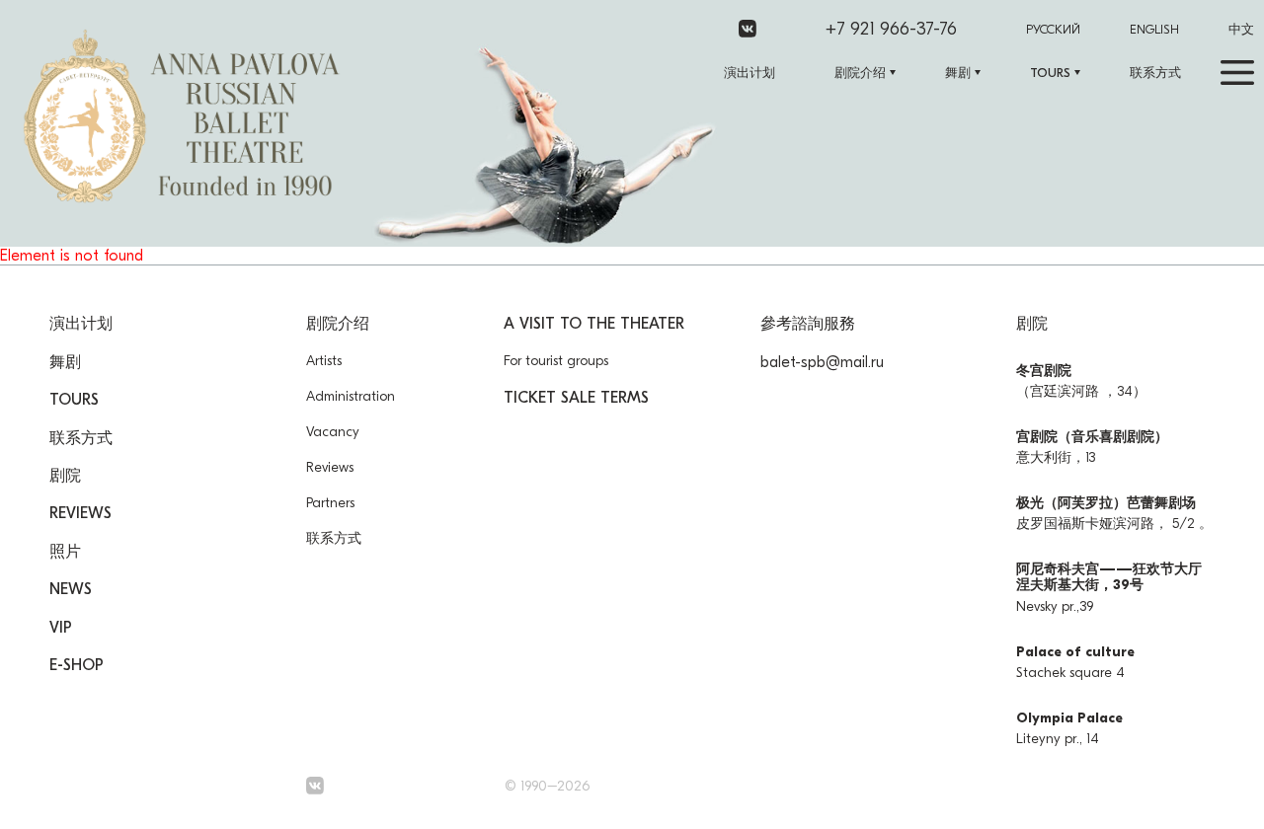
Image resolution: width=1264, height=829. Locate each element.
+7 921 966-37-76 (891, 29)
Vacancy (332, 431)
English (1154, 29)
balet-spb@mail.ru (822, 362)
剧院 (65, 476)
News (70, 589)
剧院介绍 (860, 72)
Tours (1050, 72)
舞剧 (958, 72)
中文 (1241, 29)
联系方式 (1155, 72)
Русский (1053, 29)
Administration (350, 396)
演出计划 (749, 72)
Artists (324, 360)
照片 (65, 552)
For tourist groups (556, 360)
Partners (330, 502)
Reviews (80, 513)
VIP (60, 628)
